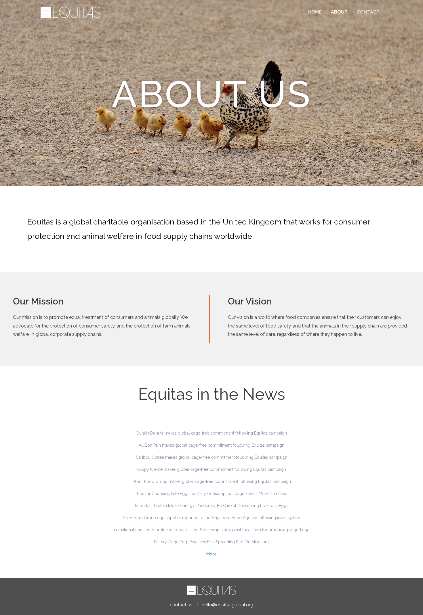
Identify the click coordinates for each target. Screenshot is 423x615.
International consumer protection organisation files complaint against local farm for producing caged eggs (212, 530)
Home (315, 12)
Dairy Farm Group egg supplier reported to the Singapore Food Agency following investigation (211, 517)
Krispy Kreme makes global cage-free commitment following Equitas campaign (211, 469)
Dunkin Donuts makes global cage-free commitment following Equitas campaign (211, 433)
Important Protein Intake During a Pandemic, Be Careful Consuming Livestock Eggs (211, 505)
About (339, 12)
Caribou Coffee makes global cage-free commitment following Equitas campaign (211, 457)
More (211, 554)
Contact (368, 12)
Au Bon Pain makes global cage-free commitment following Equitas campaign (211, 445)
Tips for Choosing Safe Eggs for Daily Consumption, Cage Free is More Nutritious (211, 493)
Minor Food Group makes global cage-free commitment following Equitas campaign (211, 481)
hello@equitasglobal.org (227, 605)
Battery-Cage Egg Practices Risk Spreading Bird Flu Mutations (211, 542)
